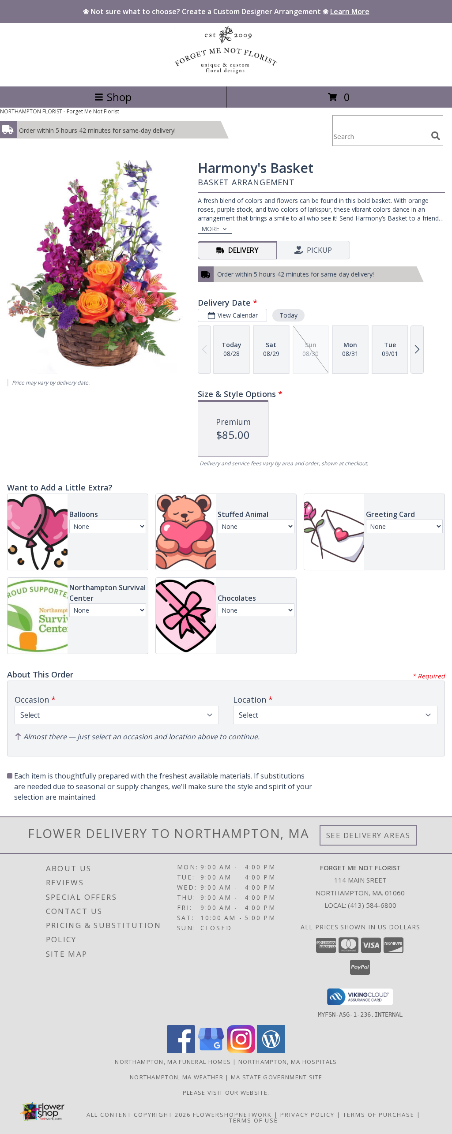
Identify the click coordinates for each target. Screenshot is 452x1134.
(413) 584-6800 (372, 905)
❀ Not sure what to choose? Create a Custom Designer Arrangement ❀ (226, 11)
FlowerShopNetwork (232, 1115)
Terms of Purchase (378, 1115)
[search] (436, 136)
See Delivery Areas (368, 835)
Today (288, 315)
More (210, 229)
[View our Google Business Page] (211, 1051)
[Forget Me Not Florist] (226, 73)
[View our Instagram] (241, 1051)
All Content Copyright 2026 (139, 1115)
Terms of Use (253, 1120)
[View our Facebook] (181, 1051)
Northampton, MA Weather (176, 1077)
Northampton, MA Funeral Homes (173, 1062)
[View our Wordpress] (271, 1051)
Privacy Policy (307, 1115)
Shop (119, 97)
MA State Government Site (276, 1077)
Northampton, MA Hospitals (287, 1062)
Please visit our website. (226, 1093)
